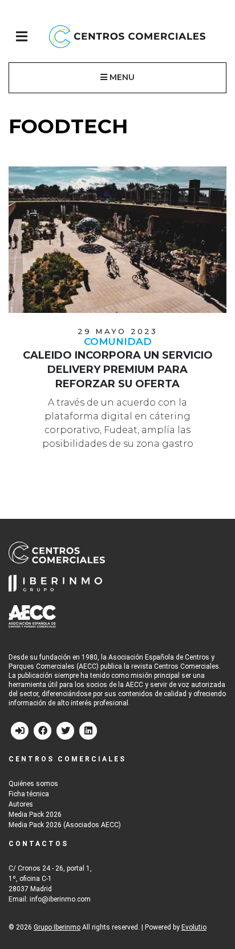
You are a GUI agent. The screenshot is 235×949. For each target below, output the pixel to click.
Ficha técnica (29, 794)
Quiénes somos (33, 784)
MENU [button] (121, 77)
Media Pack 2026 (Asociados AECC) (65, 825)
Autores (21, 804)
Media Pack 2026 (35, 815)
